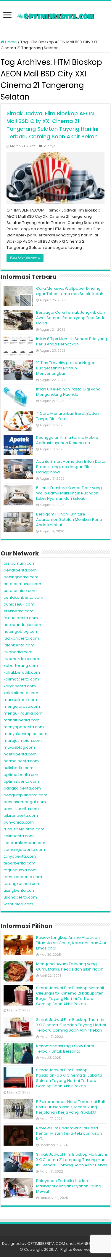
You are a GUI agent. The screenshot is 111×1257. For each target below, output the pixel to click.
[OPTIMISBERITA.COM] (55, 16)
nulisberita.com (18, 768)
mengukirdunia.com (23, 713)
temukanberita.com (23, 877)
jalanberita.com (19, 645)
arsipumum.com (20, 563)
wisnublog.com (18, 904)
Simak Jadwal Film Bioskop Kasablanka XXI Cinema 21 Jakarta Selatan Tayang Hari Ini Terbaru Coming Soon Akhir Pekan (69, 1078)
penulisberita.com (21, 808)
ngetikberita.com (20, 754)
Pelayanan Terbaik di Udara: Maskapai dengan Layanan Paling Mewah (68, 1186)
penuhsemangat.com (25, 802)
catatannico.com (20, 590)
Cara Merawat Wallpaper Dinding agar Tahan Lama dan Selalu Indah (69, 291)
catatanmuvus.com (22, 584)
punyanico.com (19, 822)
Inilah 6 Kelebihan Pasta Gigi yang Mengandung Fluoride (68, 391)
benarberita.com (20, 570)
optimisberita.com (21, 781)
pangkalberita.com (22, 788)
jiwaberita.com (18, 652)
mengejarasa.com (22, 706)
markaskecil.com (20, 699)
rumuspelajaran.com (24, 829)
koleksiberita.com (21, 693)
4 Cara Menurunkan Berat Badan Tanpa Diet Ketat (67, 416)
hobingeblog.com (21, 631)
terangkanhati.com (22, 883)
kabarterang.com (21, 665)
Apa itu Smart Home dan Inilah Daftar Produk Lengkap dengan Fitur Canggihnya (71, 467)
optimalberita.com (22, 774)
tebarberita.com (20, 863)
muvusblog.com (19, 747)
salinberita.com (19, 836)
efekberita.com (18, 611)
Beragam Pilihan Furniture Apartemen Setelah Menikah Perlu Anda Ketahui (69, 519)
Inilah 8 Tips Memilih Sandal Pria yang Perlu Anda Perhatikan (71, 341)
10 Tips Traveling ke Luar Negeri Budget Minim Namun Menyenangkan (65, 368)
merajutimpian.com (23, 740)
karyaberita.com (20, 686)
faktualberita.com (21, 618)
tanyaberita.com (20, 856)
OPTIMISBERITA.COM (46, 1243)
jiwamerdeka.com (21, 659)
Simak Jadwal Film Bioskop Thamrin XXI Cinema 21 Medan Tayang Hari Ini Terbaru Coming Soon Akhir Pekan (71, 1025)
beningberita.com (21, 577)
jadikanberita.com (21, 638)
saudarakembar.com (24, 843)
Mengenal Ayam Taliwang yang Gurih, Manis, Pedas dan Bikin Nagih (70, 966)
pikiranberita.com (21, 815)
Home (10, 42)
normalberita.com (21, 761)
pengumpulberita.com (25, 795)
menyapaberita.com (24, 727)
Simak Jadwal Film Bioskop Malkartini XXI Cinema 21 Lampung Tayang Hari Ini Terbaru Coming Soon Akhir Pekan (71, 1160)
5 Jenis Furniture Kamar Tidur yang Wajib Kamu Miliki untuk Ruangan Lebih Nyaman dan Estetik (69, 493)
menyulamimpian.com (25, 733)
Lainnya (49, 146)
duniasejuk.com (19, 604)
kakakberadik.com (22, 672)
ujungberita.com (20, 890)
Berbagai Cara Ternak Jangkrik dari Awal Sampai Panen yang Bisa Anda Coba (71, 318)
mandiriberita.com (22, 720)
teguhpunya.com (20, 870)
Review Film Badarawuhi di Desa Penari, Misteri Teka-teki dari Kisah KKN (69, 1133)
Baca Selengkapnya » (25, 258)
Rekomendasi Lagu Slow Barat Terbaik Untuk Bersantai (65, 1048)
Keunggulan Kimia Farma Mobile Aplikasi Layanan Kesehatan (67, 440)
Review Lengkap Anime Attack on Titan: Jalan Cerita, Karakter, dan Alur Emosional (71, 943)
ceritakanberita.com (23, 597)
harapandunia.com (22, 624)
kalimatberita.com (21, 679)
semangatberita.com (24, 849)
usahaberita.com (20, 897)
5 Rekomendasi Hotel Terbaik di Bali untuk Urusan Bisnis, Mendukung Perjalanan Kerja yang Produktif (70, 1107)
